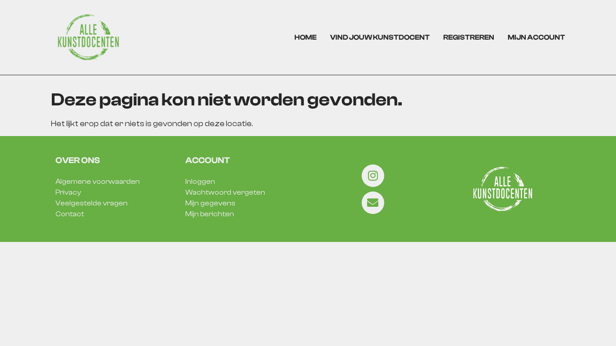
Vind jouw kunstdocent (380, 37)
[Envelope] (373, 202)
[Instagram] (373, 175)
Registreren (468, 37)
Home (305, 37)
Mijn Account (536, 37)
